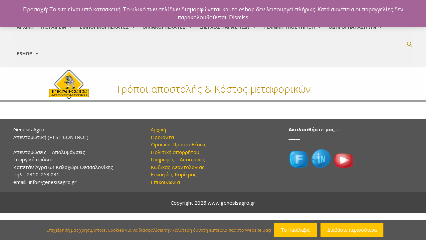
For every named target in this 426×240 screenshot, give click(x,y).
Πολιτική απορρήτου (175, 152)
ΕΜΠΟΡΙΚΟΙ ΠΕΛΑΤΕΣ (104, 27)
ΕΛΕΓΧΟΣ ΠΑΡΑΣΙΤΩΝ (224, 27)
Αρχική (158, 129)
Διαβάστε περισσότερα (352, 230)
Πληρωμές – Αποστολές (178, 159)
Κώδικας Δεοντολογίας (178, 167)
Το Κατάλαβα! (296, 230)
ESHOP (24, 53)
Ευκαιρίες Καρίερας (174, 174)
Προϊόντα (162, 137)
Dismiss (238, 17)
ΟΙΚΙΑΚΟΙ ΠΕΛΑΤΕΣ (164, 27)
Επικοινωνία (165, 182)
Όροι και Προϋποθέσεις (179, 144)
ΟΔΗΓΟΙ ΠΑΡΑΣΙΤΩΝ (352, 27)
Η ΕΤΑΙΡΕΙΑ (53, 27)
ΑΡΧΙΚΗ (25, 27)
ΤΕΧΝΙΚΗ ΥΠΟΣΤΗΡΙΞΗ (289, 27)
